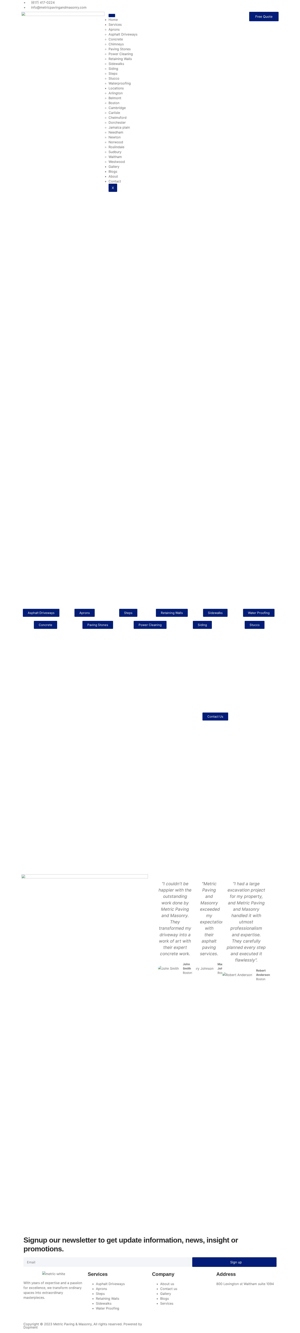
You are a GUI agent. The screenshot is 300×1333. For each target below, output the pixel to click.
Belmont (115, 98)
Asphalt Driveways (123, 34)
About (113, 176)
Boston (114, 103)
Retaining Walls (120, 59)
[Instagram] (51, 1312)
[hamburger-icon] (112, 15)
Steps (113, 73)
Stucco (114, 78)
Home (113, 20)
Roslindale (116, 147)
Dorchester (117, 122)
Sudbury (115, 152)
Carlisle (114, 113)
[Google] (40, 1312)
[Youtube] (62, 1312)
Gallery (114, 167)
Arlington (116, 93)
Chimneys (116, 44)
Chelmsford (118, 118)
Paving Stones (120, 49)
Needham (116, 132)
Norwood (116, 142)
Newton (115, 137)
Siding (113, 69)
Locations (116, 88)
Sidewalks (116, 64)
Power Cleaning (121, 54)
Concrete (116, 39)
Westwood (117, 162)
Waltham (115, 157)
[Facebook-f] (28, 1312)
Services (115, 24)
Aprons (114, 29)
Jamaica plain (119, 127)
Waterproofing (120, 83)
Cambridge (117, 108)
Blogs (113, 171)
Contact (115, 181)
